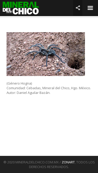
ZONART (68, 162)
